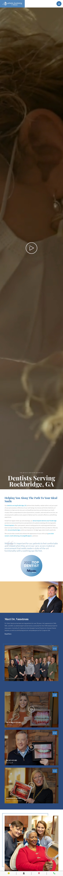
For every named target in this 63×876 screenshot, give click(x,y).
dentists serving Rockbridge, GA (16, 505)
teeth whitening (14, 536)
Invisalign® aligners (26, 536)
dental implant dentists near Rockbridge (44, 520)
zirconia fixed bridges (14, 530)
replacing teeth (45, 525)
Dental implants (9, 525)
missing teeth (52, 523)
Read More (8, 634)
